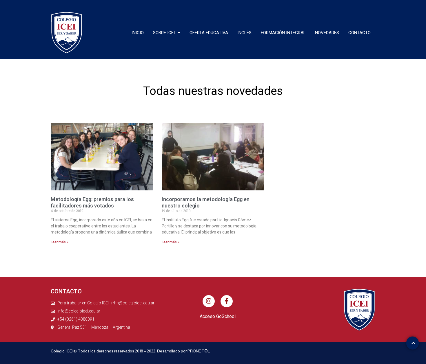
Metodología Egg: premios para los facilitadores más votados (92, 202)
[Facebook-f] (227, 301)
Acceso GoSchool (218, 316)
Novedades (327, 32)
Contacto (359, 32)
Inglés (244, 32)
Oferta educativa (209, 32)
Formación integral (283, 32)
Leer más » (59, 242)
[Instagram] (209, 301)
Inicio (138, 32)
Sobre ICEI (164, 32)
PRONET (198, 351)
